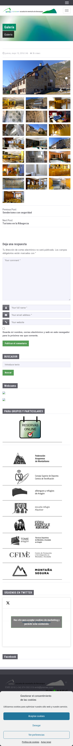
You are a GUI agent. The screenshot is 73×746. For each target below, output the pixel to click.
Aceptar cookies (36, 716)
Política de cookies (30, 741)
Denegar (37, 725)
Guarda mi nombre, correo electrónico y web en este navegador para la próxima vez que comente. (36, 333)
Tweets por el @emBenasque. (36, 622)
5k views (36, 53)
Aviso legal (46, 741)
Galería (8, 34)
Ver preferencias (36, 734)
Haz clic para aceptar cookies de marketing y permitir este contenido (36, 622)
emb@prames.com (44, 687)
